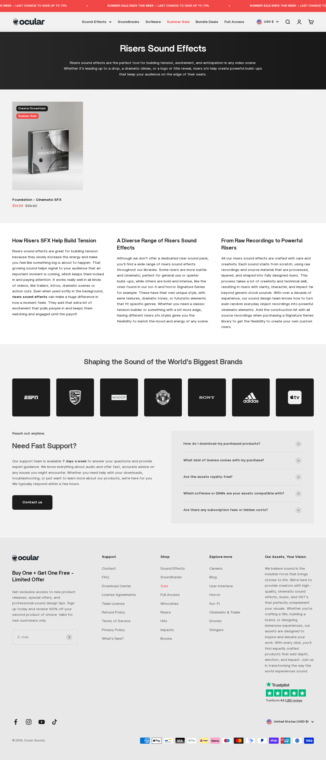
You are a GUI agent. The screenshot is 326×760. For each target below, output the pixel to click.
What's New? (113, 638)
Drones (215, 621)
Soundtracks (128, 21)
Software (153, 21)
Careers (216, 568)
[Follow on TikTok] (54, 721)
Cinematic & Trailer (224, 612)
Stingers (216, 630)
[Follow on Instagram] (28, 721)
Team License (113, 604)
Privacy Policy (113, 630)
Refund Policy (113, 612)
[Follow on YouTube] (41, 721)
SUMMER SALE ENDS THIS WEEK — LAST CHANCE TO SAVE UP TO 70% (148, 5)
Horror (214, 595)
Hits (163, 621)
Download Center (116, 586)
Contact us (32, 502)
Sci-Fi (214, 604)
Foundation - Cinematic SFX (37, 200)
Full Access (234, 21)
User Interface (221, 586)
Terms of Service (116, 621)
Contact (109, 568)
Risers (165, 612)
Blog (213, 577)
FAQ (105, 577)
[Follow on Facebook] (15, 721)
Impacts (167, 630)
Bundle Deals (207, 21)
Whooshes (169, 604)
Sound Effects (94, 21)
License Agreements (119, 595)
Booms (166, 638)
